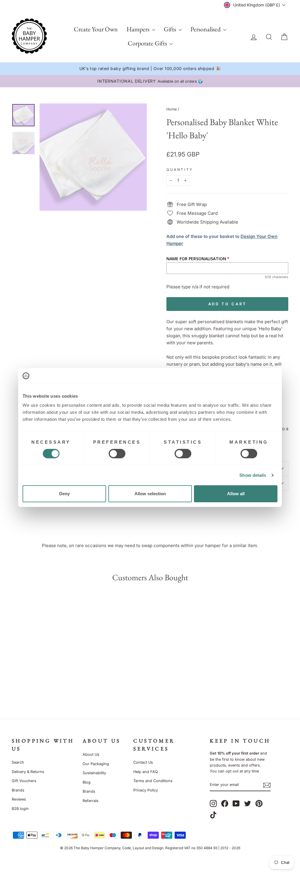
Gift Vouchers (24, 781)
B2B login (20, 808)
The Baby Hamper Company (97, 848)
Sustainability (94, 773)
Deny (64, 493)
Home (171, 109)
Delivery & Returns (28, 772)
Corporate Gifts (148, 43)
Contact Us (143, 762)
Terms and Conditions (153, 781)
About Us (91, 754)
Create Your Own (96, 29)
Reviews (19, 799)
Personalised (206, 29)
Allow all (236, 493)
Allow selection (150, 493)
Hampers (139, 29)
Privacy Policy (145, 790)
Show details (252, 475)
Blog (87, 782)
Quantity (179, 169)
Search (18, 762)
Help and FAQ (145, 772)
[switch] (117, 453)
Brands (18, 790)
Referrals (90, 801)
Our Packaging (96, 764)
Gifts (170, 29)
